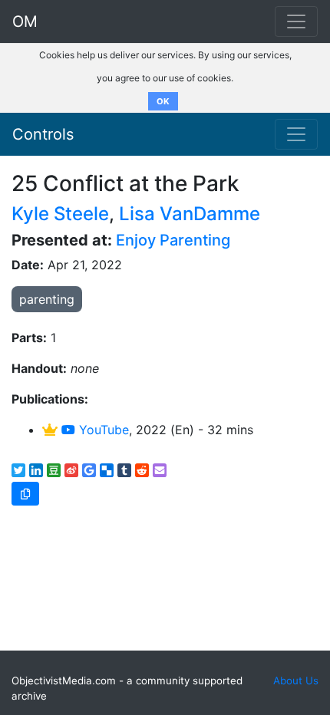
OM (25, 21)
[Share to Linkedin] (36, 470)
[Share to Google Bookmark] (89, 470)
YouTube (102, 429)
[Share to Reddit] (142, 470)
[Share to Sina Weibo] (71, 470)
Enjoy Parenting (173, 240)
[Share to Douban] (54, 470)
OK (163, 101)
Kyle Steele (60, 214)
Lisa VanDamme (189, 214)
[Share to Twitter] (18, 470)
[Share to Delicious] (107, 470)
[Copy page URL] (25, 494)
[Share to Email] (160, 470)
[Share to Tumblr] (124, 470)
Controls (43, 134)
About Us (295, 680)
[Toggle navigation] (296, 134)
